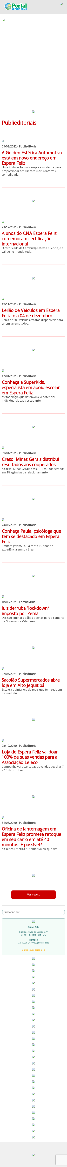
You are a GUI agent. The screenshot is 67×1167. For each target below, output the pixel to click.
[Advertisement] (33, 64)
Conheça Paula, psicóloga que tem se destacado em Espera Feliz (31, 536)
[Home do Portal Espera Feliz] (15, 9)
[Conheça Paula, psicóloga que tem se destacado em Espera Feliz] (5, 520)
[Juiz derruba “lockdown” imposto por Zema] (5, 597)
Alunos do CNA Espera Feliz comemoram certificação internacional (29, 238)
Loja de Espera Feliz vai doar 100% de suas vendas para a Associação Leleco (30, 757)
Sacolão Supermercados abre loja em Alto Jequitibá (31, 682)
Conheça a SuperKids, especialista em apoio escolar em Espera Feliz (31, 387)
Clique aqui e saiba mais (33, 949)
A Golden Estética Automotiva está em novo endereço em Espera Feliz (32, 158)
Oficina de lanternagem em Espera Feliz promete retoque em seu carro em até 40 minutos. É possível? (31, 836)
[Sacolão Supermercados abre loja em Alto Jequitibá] (5, 668)
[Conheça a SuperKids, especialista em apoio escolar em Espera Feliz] (5, 371)
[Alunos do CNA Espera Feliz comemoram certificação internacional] (5, 222)
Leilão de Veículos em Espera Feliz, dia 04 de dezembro (31, 312)
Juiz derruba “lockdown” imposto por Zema (25, 610)
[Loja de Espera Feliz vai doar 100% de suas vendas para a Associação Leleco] (5, 740)
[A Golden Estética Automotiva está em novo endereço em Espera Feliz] (5, 141)
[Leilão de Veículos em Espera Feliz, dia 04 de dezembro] (5, 299)
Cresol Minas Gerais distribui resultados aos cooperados (30, 461)
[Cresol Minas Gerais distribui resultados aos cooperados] (5, 448)
